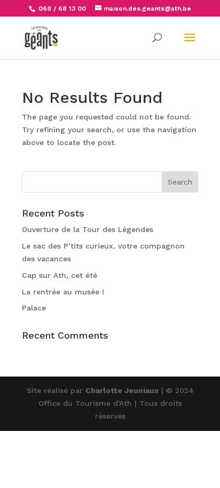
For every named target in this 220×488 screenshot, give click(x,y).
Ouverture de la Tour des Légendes (87, 229)
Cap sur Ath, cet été (59, 275)
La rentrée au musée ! (63, 291)
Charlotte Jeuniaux (122, 390)
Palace (34, 307)
